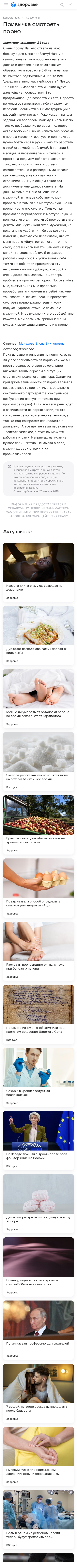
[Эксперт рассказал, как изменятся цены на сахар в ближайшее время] (38, 761)
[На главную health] (27, 4)
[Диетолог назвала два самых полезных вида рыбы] (38, 635)
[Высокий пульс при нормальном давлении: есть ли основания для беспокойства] (38, 1456)
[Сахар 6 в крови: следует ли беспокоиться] (38, 1077)
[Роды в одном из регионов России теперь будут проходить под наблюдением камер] (38, 1519)
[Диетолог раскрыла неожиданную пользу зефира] (38, 1203)
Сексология (33, 17)
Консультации (12, 17)
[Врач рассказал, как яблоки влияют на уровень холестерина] (38, 825)
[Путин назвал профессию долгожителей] (38, 1330)
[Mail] (13, 4)
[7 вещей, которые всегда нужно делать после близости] (38, 1393)
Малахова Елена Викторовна (41, 343)
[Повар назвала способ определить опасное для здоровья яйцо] (38, 888)
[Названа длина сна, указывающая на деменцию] (38, 572)
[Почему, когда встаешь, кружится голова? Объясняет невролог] (38, 1267)
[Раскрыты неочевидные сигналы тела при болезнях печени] (38, 951)
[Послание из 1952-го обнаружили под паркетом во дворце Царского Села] (38, 1014)
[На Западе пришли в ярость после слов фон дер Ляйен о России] (38, 1140)
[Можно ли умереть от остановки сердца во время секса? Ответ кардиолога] (38, 698)
